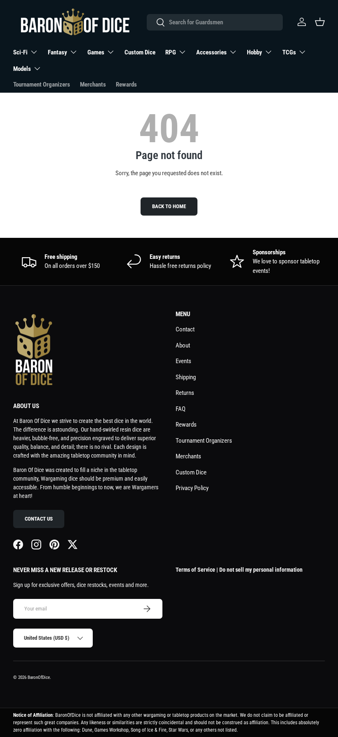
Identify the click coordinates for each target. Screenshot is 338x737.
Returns (185, 393)
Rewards (126, 84)
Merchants (93, 84)
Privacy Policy (192, 488)
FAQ (180, 409)
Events (183, 361)
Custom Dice (139, 52)
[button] (320, 22)
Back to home (169, 206)
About (183, 345)
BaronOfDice (39, 677)
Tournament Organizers (41, 84)
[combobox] (214, 22)
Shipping (186, 377)
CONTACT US (39, 519)
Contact (185, 329)
